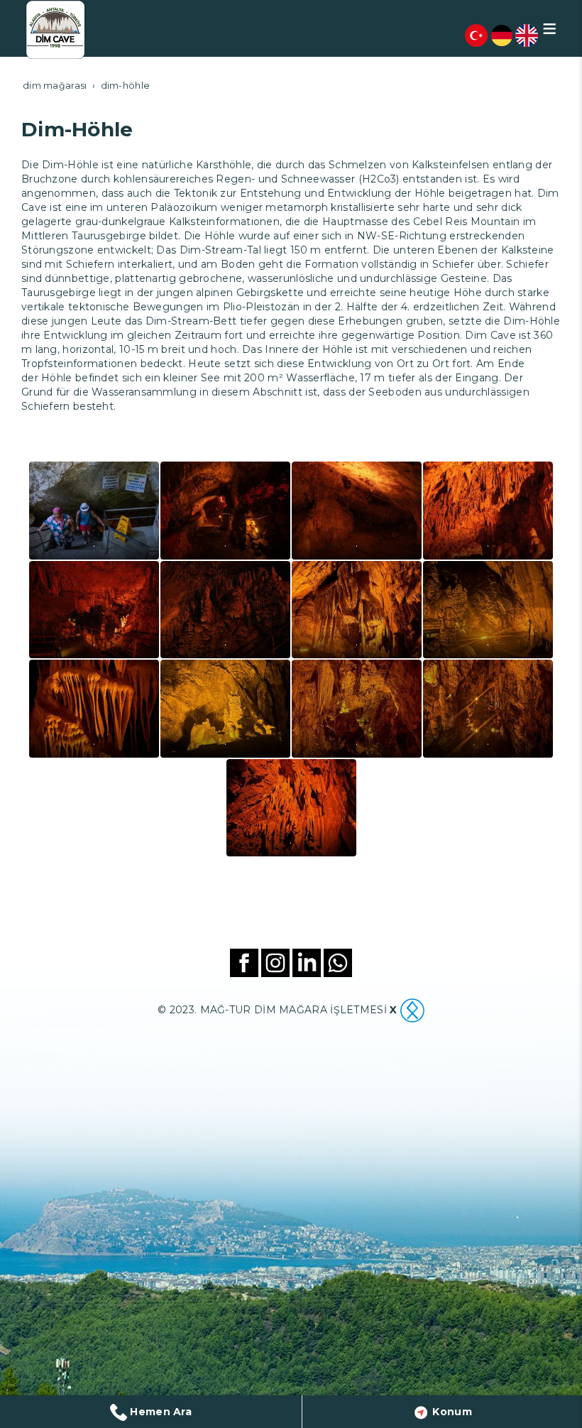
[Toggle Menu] (549, 28)
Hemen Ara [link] (159, 1411)
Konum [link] (450, 1411)
